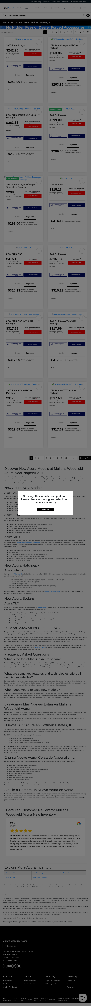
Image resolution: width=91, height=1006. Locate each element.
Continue (45, 509)
